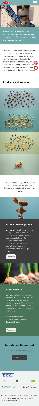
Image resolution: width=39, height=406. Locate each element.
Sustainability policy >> (14, 322)
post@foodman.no (13, 401)
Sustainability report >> (14, 316)
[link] (19, 99)
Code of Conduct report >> (16, 319)
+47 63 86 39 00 (12, 398)
